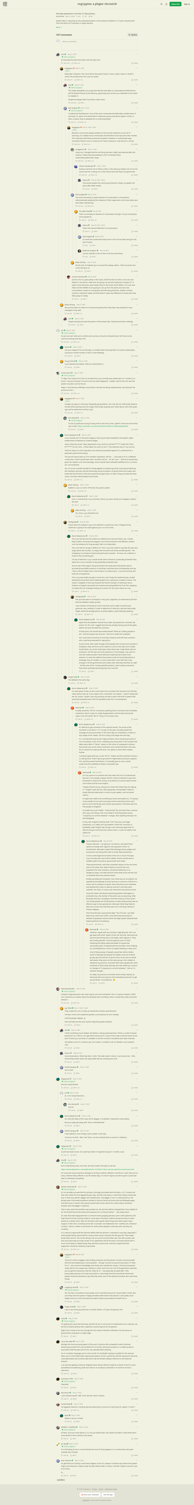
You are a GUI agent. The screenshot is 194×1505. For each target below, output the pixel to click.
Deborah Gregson (89, 250)
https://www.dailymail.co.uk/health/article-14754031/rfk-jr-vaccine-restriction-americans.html (97, 1169)
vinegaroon (79, 149)
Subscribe (175, 4)
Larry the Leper (67, 1341)
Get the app (108, 1495)
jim (62, 330)
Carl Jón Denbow (78, 277)
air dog (64, 1444)
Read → (59, 27)
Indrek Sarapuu (71, 1067)
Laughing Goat (70, 1287)
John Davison (66, 1460)
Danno (85, 180)
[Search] (161, 4)
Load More (61, 1480)
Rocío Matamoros (71, 435)
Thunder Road (84, 211)
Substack (86, 1500)
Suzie (63, 1318)
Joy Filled (68, 1008)
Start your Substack (91, 1495)
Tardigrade (72, 522)
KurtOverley (65, 1404)
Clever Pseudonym (86, 166)
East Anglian (73, 108)
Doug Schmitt (70, 361)
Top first (134, 35)
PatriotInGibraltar (68, 989)
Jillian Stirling (80, 262)
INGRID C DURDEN (68, 1427)
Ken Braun (65, 1393)
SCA (62, 54)
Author (67, 71)
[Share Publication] (166, 4)
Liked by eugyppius (69, 57)
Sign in (187, 4)
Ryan (66, 1415)
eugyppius (60, 16)
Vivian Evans (66, 373)
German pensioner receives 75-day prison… (76, 13)
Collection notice (111, 1489)
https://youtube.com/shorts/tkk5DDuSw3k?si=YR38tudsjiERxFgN (103, 426)
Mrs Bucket (72, 418)
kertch (67, 347)
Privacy (94, 1489)
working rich (66, 1379)
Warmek (78, 707)
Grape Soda (72, 677)
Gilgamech (65, 1079)
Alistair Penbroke (67, 1187)
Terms (101, 1489)
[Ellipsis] (137, 54)
